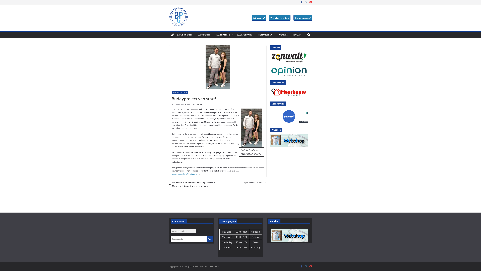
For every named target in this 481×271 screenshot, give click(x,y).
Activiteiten (204, 35)
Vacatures (283, 35)
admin (189, 105)
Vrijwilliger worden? (279, 18)
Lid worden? (259, 18)
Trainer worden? (303, 18)
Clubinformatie (244, 35)
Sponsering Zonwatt (253, 182)
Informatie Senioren (180, 92)
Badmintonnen (184, 35)
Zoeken (210, 239)
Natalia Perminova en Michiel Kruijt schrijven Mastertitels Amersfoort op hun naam (193, 184)
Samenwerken (223, 35)
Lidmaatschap (265, 35)
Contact (296, 35)
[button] (193, 35)
